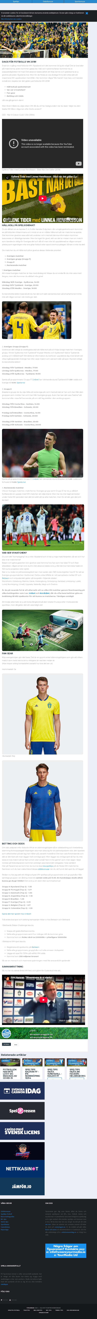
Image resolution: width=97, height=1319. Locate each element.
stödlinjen (4, 1284)
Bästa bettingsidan (7, 1217)
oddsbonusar (43, 869)
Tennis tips (4, 1222)
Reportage (5, 1229)
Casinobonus (5, 1227)
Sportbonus (5, 1224)
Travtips (26, 1310)
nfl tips (48, 1310)
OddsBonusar (48, 1)
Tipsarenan (30, 1307)
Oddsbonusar (6, 1211)
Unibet (35, 379)
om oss (48, 1224)
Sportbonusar (80, 1)
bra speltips (48, 866)
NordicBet (44, 593)
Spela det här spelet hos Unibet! (16, 914)
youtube (14, 1300)
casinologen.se (60, 1227)
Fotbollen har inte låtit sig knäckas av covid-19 (10, 1073)
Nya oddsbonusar (73, 1310)
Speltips (16, 1)
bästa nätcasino (51, 1229)
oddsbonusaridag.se (68, 1232)
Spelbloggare (43, 1312)
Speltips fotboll (6, 1214)
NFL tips (3, 1219)
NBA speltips (38, 1310)
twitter (5, 1300)
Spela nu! (21, 382)
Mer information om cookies (11, 19)
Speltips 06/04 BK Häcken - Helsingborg (77, 1072)
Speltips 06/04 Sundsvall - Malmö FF (54, 1072)
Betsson (5, 578)
